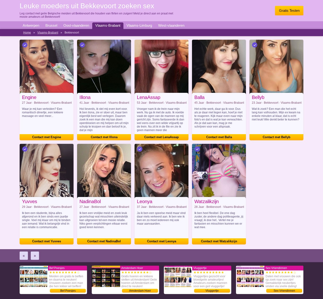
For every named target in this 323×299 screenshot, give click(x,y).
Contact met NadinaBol (104, 241)
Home (27, 32)
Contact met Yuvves (46, 241)
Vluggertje (212, 290)
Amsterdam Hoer (140, 290)
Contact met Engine (46, 137)
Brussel (51, 25)
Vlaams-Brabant (107, 25)
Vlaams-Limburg (139, 25)
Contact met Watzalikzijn (219, 241)
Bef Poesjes (68, 290)
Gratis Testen (289, 11)
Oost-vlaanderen (76, 25)
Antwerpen (31, 25)
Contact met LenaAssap (161, 137)
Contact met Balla (219, 137)
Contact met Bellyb (276, 137)
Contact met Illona (104, 137)
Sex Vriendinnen (284, 290)
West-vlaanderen (171, 25)
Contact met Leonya (161, 241)
